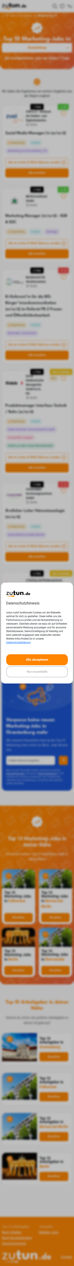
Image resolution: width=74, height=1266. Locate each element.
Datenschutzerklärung (18, 642)
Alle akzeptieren (37, 660)
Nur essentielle (37, 672)
